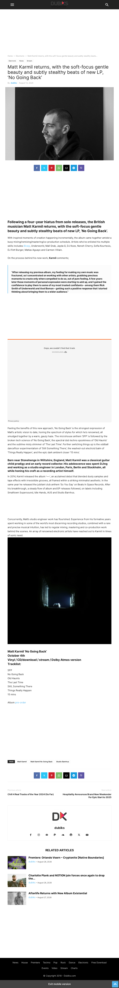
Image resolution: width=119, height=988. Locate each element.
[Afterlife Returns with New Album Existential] (17, 899)
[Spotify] (71, 835)
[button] (12, 4)
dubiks (14, 83)
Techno (46, 962)
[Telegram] (74, 168)
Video (54, 968)
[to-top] (115, 983)
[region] (59, 196)
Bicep (26, 245)
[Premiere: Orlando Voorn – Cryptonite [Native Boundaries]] (17, 863)
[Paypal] (55, 835)
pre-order (20, 702)
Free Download (99, 962)
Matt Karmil (22, 762)
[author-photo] (59, 823)
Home (10, 56)
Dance (72, 962)
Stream (29, 61)
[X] (44, 168)
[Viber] (81, 168)
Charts (74, 968)
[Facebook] (37, 168)
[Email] (66, 168)
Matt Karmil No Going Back (41, 762)
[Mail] (47, 835)
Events (45, 968)
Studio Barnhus (62, 762)
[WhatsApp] (59, 168)
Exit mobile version (59, 984)
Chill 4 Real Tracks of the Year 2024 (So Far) (31, 794)
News (21, 61)
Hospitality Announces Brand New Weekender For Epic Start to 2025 (87, 796)
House (24, 962)
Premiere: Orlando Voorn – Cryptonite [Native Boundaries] (66, 857)
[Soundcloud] (63, 835)
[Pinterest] (51, 168)
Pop (55, 962)
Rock (63, 962)
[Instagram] (39, 835)
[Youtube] (87, 835)
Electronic (20, 56)
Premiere (35, 962)
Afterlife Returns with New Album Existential (58, 893)
